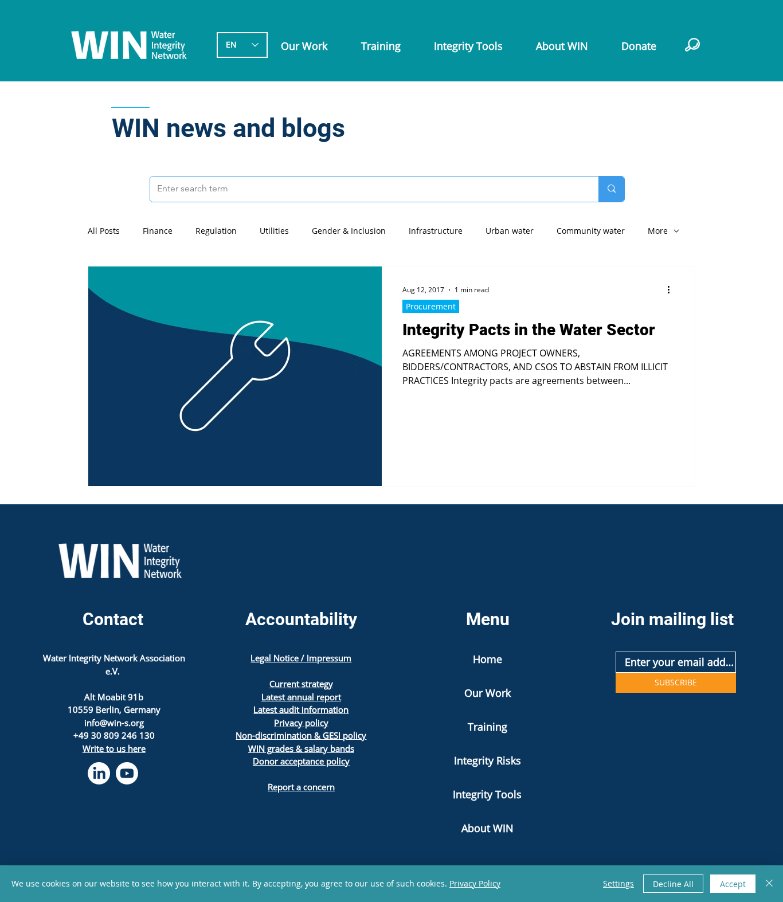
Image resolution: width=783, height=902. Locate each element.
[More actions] (672, 290)
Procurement (431, 306)
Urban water (510, 231)
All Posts (104, 231)
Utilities (274, 231)
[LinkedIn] (99, 773)
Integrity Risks (487, 760)
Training (487, 727)
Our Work (487, 693)
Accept (733, 884)
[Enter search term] (611, 189)
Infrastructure (436, 231)
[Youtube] (127, 773)
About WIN (487, 828)
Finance (158, 231)
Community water (591, 231)
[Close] (769, 883)
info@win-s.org (114, 722)
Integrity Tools (487, 794)
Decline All (673, 884)
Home (487, 659)
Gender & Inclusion (349, 231)
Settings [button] (618, 883)
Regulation (216, 231)
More (658, 231)
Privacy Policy (474, 883)
